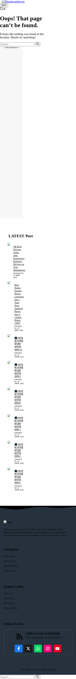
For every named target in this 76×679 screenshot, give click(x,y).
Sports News (10, 570)
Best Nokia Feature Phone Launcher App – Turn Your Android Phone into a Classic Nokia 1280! (19, 304)
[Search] (37, 44)
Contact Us (9, 598)
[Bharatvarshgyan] (13, 1)
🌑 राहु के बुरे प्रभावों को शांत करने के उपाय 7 (18, 423)
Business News (11, 565)
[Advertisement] (11, 133)
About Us (8, 593)
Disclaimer (9, 603)
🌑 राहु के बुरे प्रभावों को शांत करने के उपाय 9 (18, 370)
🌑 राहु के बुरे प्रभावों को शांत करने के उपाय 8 (18, 397)
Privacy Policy (11, 608)
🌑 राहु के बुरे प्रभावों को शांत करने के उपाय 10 (18, 344)
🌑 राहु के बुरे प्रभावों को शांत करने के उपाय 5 (18, 477)
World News (10, 561)
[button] (3, 9)
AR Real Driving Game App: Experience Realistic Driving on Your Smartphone (19, 258)
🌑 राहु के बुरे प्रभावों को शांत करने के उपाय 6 (18, 450)
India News (9, 556)
